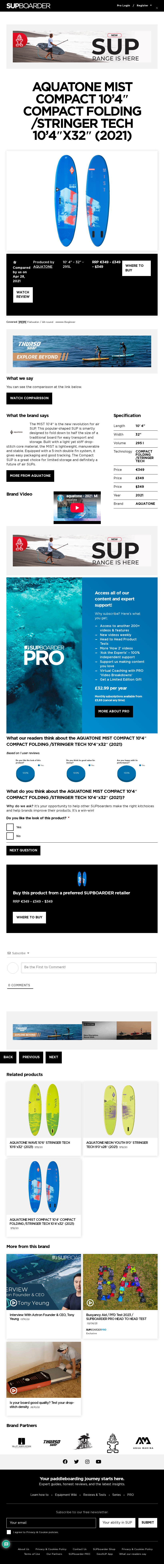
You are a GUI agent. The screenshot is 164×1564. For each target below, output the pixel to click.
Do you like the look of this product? (37, 818)
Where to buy (134, 268)
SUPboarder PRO (79, 1554)
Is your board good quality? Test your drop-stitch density (42, 1405)
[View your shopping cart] (151, 6)
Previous (3, 1444)
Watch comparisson (29, 398)
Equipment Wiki (66, 1495)
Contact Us (80, 1549)
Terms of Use (32, 1554)
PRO (130, 1495)
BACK (8, 1057)
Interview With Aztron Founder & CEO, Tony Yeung (42, 1317)
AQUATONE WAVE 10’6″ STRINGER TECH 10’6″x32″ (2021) (40, 1145)
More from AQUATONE (30, 475)
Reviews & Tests (94, 1495)
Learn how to (39, 1495)
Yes (18, 827)
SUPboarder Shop (104, 1549)
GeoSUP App (105, 1554)
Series (116, 1495)
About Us (23, 1549)
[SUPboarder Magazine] (28, 6)
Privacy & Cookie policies (42, 1532)
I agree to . (36, 1532)
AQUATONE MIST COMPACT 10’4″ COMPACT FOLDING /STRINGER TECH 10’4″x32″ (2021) (42, 1224)
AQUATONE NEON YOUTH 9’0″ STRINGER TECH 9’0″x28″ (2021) (117, 1145)
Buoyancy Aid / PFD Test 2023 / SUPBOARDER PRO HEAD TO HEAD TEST (116, 1319)
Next (161, 1444)
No (18, 836)
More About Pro (113, 711)
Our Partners (54, 1554)
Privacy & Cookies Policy (51, 1549)
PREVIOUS (31, 1057)
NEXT (53, 1057)
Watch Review (23, 294)
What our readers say (132, 1554)
